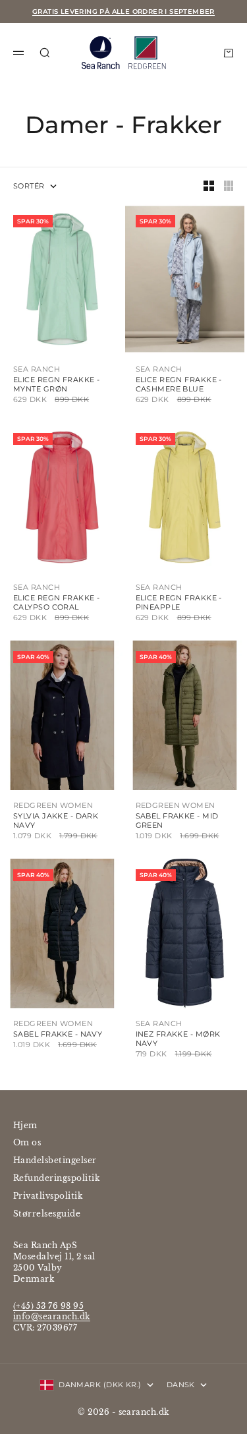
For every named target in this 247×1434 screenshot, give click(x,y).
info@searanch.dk (51, 1316)
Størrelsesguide (46, 1214)
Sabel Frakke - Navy (57, 1034)
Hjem (25, 1125)
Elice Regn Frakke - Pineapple (179, 602)
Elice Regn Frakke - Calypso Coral (56, 602)
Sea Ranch (36, 369)
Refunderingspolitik (56, 1178)
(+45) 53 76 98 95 (48, 1306)
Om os (27, 1142)
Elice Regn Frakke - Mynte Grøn (56, 384)
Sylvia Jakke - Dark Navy (55, 820)
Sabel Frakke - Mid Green (177, 820)
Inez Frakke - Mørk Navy (178, 1038)
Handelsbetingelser (55, 1160)
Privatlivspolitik (47, 1196)
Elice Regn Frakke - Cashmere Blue (179, 384)
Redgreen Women (53, 805)
